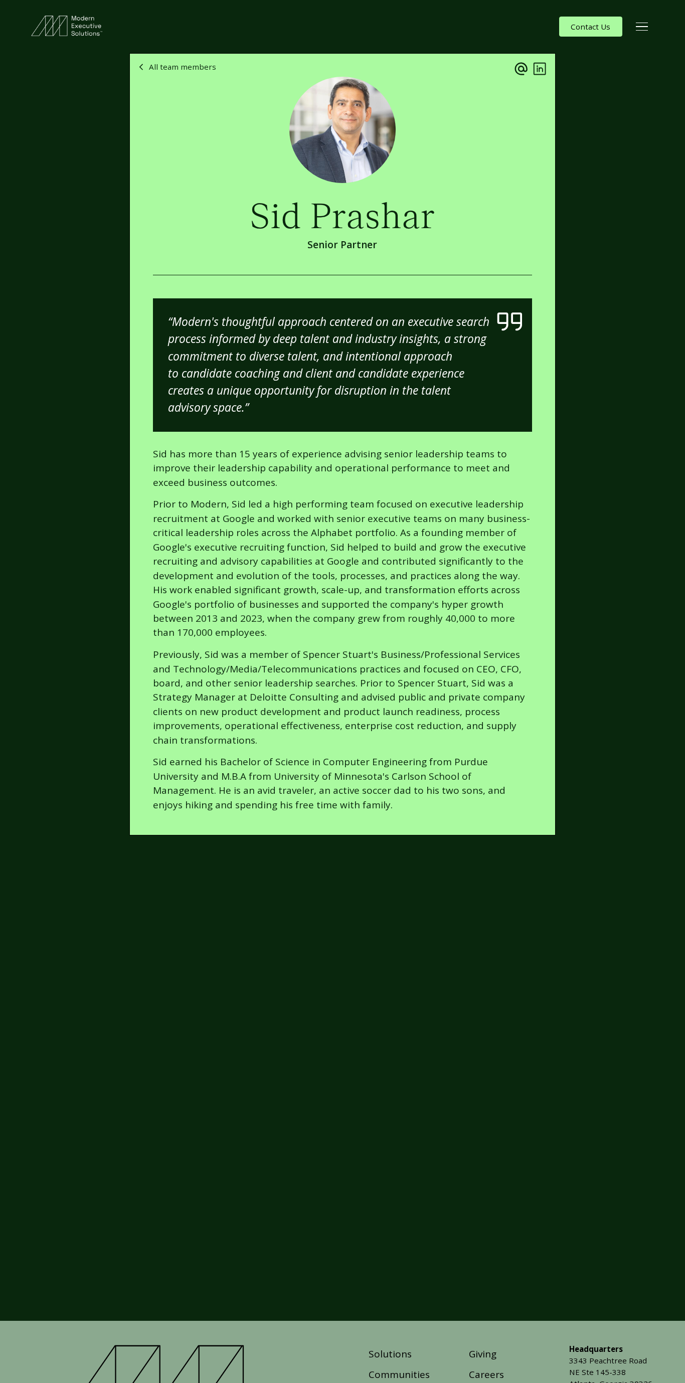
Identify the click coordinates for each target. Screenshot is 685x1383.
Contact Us (590, 27)
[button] (642, 27)
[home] (69, 27)
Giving (482, 1353)
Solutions (390, 1353)
